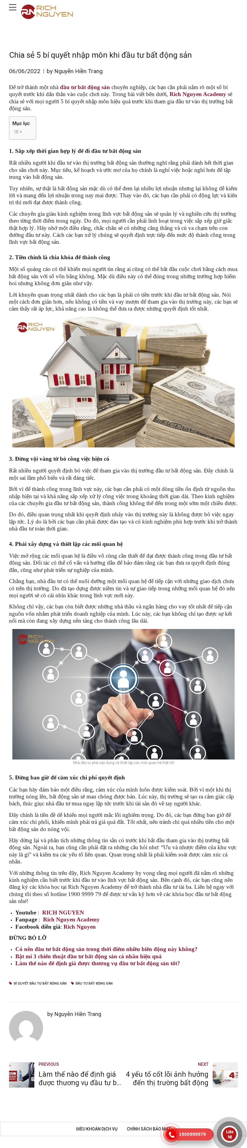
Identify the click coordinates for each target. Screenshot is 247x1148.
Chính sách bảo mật (149, 1129)
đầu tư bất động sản (94, 983)
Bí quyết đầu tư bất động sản (40, 983)
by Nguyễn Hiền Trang (75, 71)
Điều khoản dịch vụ (96, 1129)
